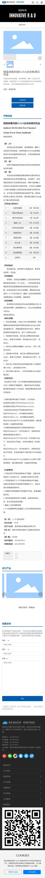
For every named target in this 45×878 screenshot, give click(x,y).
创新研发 (22, 10)
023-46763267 (14, 742)
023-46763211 (14, 739)
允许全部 (32, 872)
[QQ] (21, 756)
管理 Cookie (13, 872)
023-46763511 (14, 745)
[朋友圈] (15, 756)
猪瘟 (16, 553)
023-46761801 (14, 737)
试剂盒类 (12, 89)
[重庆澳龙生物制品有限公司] (13, 2)
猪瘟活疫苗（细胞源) (22, 607)
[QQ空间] (26, 756)
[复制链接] (31, 756)
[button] (4, 594)
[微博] (4, 756)
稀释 (16, 558)
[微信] (10, 756)
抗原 (16, 556)
